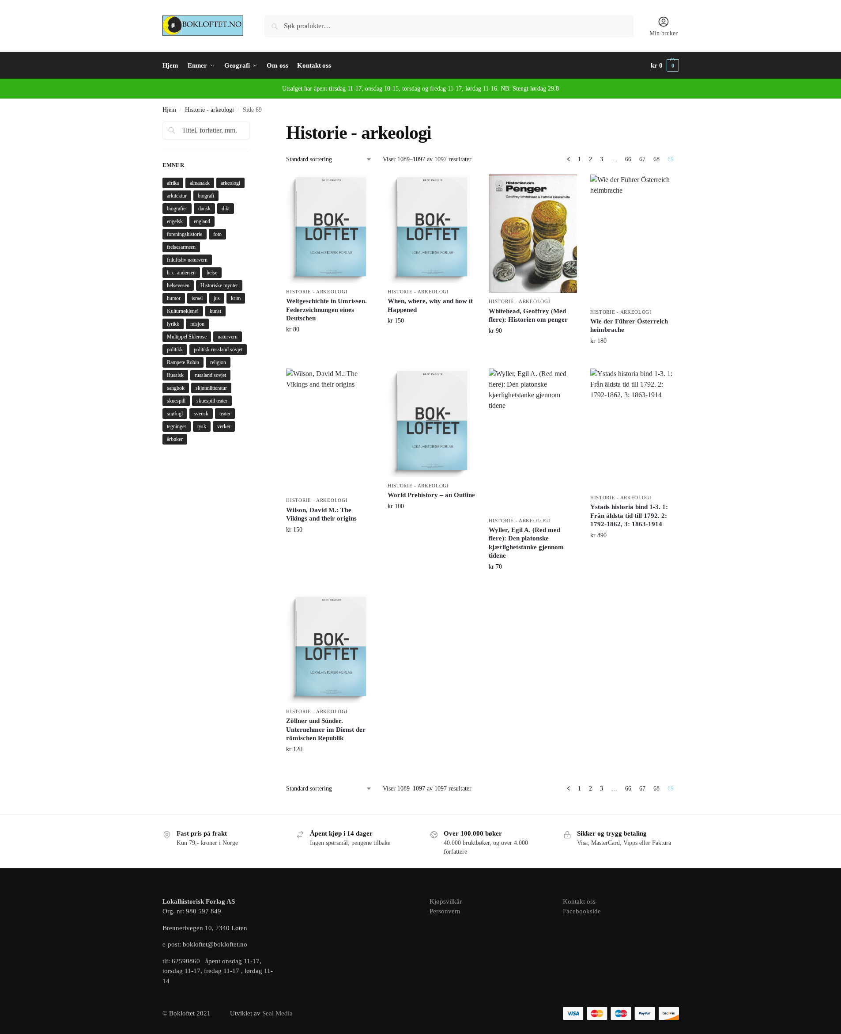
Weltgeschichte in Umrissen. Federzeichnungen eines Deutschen (326, 309)
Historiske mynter (219, 285)
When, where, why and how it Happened (430, 305)
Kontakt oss (579, 901)
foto (217, 234)
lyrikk (173, 324)
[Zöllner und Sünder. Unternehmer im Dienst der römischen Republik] (330, 648)
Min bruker (663, 33)
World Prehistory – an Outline (431, 494)
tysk (201, 426)
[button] (665, 65)
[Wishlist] (361, 187)
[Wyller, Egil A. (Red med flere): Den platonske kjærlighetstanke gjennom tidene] (533, 440)
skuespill (176, 401)
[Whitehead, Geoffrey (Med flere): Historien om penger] (533, 234)
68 (656, 159)
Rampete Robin (183, 362)
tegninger (176, 426)
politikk (175, 349)
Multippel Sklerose (187, 337)
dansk (204, 208)
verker (223, 426)
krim (236, 298)
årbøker (175, 439)
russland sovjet (210, 375)
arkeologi (230, 183)
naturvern (228, 337)
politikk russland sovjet (218, 349)
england (202, 221)
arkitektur (177, 196)
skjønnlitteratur (211, 388)
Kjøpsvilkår (446, 901)
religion (218, 362)
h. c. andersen (181, 273)
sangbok (176, 388)
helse (212, 273)
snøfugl (175, 414)
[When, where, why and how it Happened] (432, 229)
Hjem (169, 109)
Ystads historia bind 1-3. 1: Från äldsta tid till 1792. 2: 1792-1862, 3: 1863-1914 (629, 515)
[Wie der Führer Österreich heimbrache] (634, 239)
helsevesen (178, 285)
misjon (197, 324)
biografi (206, 196)
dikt (226, 208)
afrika (173, 183)
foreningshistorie (184, 234)
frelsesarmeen (181, 247)
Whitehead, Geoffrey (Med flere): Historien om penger (528, 315)
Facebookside (582, 911)
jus (217, 298)
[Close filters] (252, 126)
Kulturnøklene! (183, 311)
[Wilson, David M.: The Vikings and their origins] (330, 430)
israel (197, 298)
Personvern (445, 911)
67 (642, 159)
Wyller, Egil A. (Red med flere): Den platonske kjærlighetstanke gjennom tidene (526, 542)
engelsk (175, 221)
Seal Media (277, 1013)
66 (628, 159)
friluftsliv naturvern (187, 260)
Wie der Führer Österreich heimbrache (629, 326)
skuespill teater (211, 401)
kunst (215, 311)
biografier (177, 208)
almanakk (200, 183)
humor (174, 298)
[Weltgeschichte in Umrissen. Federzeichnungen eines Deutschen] (330, 229)
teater (224, 414)
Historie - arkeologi (209, 109)
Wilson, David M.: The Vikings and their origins (321, 514)
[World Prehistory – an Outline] (432, 423)
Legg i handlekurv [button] (330, 348)
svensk (201, 414)
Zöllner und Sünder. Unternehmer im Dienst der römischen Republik (326, 729)
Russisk (175, 375)
